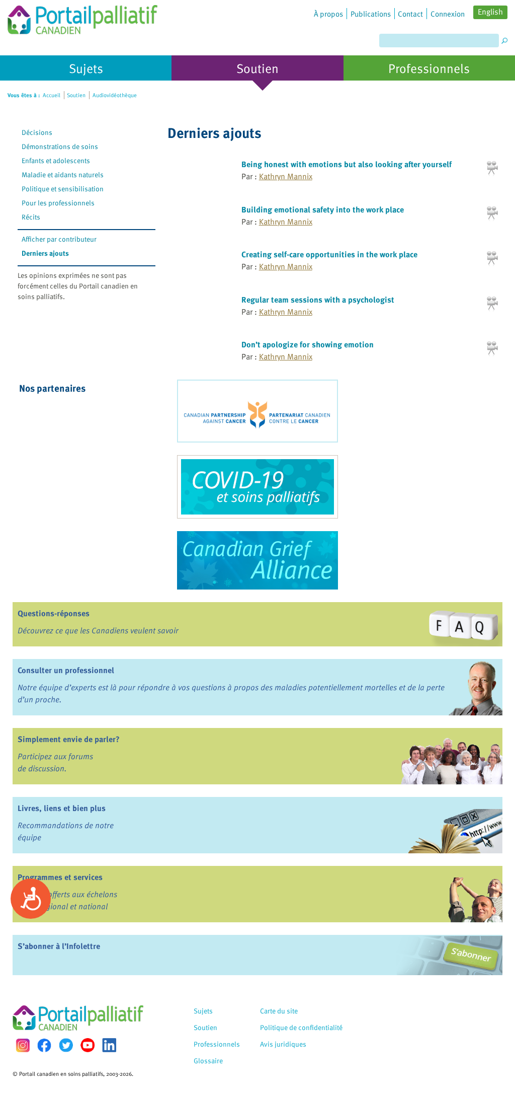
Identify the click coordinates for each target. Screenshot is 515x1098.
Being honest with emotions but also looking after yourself (346, 164)
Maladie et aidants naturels (63, 174)
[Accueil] (82, 17)
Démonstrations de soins (60, 146)
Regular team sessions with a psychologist (317, 300)
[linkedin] (109, 1045)
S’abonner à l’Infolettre (59, 946)
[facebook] (44, 1045)
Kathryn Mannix (285, 176)
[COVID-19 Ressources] (257, 487)
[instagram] (23, 1045)
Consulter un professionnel (66, 670)
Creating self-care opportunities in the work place (329, 254)
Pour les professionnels (58, 202)
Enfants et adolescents (56, 160)
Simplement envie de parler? (69, 739)
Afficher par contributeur (59, 239)
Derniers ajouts (45, 253)
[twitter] (66, 1045)
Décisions (37, 132)
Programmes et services (60, 877)
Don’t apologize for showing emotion (307, 344)
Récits (31, 216)
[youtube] (87, 1045)
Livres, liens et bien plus (62, 808)
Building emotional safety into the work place (322, 209)
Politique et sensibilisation (63, 188)
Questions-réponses (54, 613)
